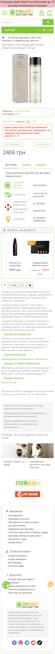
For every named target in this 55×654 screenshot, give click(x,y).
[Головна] (3, 37)
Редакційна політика (18, 518)
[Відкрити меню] (5, 13)
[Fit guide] (27, 494)
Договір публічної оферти (21, 579)
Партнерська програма (20, 592)
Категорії (10, 29)
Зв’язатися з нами (17, 539)
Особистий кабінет (17, 555)
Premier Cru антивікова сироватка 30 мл (15, 265)
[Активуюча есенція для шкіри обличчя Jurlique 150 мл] (27, 78)
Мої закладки (15, 562)
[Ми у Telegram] (27, 642)
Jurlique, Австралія (22, 111)
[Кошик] (50, 13)
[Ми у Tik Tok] (39, 642)
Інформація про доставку (21, 529)
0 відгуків (20, 121)
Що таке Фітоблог (17, 525)
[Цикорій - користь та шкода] (14, 450)
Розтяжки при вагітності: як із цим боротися (40, 464)
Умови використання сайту (22, 586)
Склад (13, 285)
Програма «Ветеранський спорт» (25, 535)
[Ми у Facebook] (14, 642)
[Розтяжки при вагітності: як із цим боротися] (41, 450)
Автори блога (15, 542)
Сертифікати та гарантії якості (23, 522)
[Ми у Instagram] (20, 642)
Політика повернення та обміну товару (28, 532)
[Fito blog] (27, 482)
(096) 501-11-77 (12, 136)
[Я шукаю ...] (48, 22)
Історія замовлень (17, 559)
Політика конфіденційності (21, 589)
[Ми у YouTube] (33, 642)
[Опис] (4, 285)
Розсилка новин (16, 565)
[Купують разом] (30, 285)
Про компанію (15, 515)
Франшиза (13, 582)
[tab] (11, 164)
